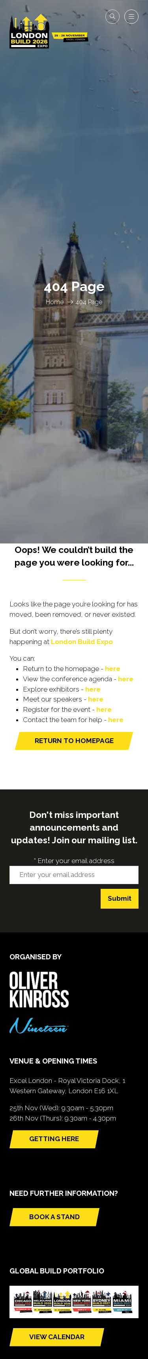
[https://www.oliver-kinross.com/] (39, 1005)
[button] (112, 17)
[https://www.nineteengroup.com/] (39, 1031)
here (112, 669)
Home (55, 302)
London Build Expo (82, 642)
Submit (119, 898)
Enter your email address (74, 861)
